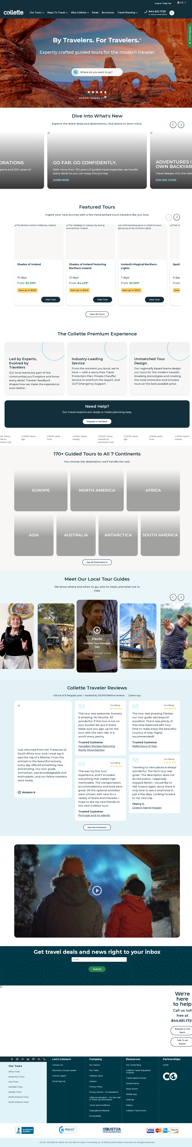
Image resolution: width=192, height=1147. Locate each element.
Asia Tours (13, 1082)
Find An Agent (59, 1076)
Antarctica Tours (16, 1077)
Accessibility (95, 1116)
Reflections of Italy (144, 746)
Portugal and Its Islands (94, 815)
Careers (93, 1081)
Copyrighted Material (99, 1110)
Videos (129, 1105)
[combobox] (100, 72)
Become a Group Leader (64, 1070)
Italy (97, 646)
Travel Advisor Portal (136, 1078)
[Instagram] (17, 1059)
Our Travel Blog (133, 1065)
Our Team (94, 1070)
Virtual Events (132, 1083)
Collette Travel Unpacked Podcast (138, 1071)
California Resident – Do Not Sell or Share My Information (104, 1098)
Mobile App (131, 1094)
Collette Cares (96, 1076)
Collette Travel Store (136, 1110)
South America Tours (19, 1102)
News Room (132, 1089)
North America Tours (19, 1097)
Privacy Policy (95, 1087)
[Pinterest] (33, 1059)
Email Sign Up (58, 1081)
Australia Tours (16, 1087)
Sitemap (130, 1100)
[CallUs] (44, 1059)
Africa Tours (14, 1072)
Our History (94, 1065)
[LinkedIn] (28, 1059)
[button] (180, 2)
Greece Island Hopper (147, 807)
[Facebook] (12, 1059)
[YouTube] (39, 1059)
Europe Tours (15, 1092)
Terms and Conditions (99, 1105)
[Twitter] (23, 1059)
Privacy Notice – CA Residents (103, 1092)
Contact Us (57, 1065)
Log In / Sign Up (163, 3)
